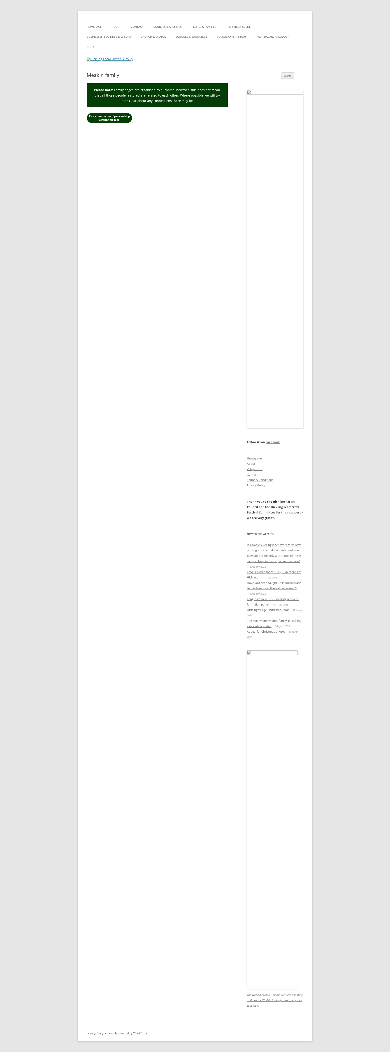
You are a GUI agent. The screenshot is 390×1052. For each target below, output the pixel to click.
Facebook (273, 442)
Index (91, 47)
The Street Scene (238, 27)
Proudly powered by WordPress (127, 1033)
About (116, 27)
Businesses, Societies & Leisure (109, 37)
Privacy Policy (256, 485)
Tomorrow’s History (231, 37)
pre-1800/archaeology (272, 37)
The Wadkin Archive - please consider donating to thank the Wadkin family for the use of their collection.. (275, 1000)
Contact (137, 27)
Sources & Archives (167, 27)
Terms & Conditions (260, 480)
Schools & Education (191, 37)
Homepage (94, 27)
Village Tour (254, 469)
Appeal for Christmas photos (266, 631)
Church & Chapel (153, 37)
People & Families (204, 27)
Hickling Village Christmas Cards (268, 610)
